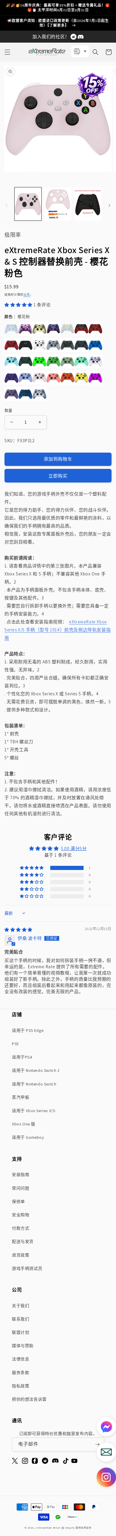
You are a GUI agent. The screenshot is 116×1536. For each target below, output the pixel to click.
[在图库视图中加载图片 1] (28, 203)
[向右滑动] (109, 205)
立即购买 (58, 476)
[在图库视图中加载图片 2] (57, 203)
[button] (7, 52)
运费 (26, 295)
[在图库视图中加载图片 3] (87, 203)
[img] (18, 929)
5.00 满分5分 (74, 848)
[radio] (11, 329)
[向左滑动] (6, 205)
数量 (8, 410)
